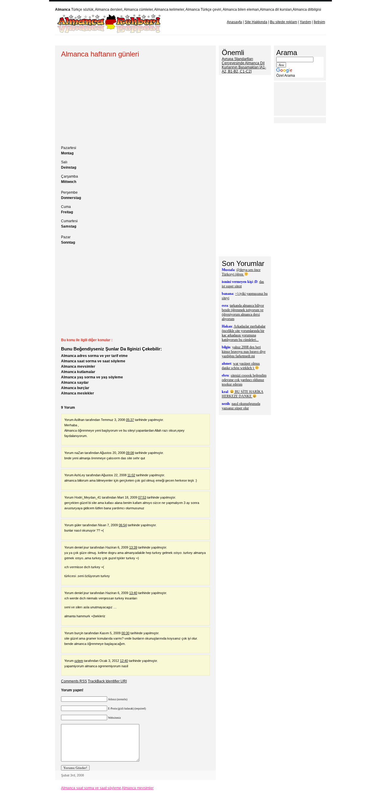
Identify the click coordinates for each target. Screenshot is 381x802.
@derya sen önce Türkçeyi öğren (241, 272)
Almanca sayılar (75, 382)
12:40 (124, 660)
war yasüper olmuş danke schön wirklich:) (241, 365)
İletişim (319, 22)
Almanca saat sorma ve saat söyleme (93, 361)
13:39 (133, 547)
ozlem (78, 660)
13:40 (133, 593)
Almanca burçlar (75, 388)
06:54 (123, 525)
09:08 (130, 453)
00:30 (125, 633)
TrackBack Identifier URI (107, 681)
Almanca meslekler (77, 393)
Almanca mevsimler (78, 366)
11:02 (131, 475)
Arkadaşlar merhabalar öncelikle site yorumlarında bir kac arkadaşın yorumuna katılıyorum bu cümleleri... (244, 333)
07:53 (142, 497)
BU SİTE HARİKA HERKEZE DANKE (242, 394)
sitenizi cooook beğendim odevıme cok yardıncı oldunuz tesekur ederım (244, 379)
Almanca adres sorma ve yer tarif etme (94, 356)
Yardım (305, 22)
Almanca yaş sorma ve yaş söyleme (92, 377)
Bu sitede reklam (283, 22)
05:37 (130, 420)
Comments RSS (74, 681)
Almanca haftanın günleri (100, 54)
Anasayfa (234, 22)
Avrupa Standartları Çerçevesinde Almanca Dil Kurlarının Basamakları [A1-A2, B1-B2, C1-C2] (244, 65)
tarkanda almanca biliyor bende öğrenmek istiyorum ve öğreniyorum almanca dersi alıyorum (243, 312)
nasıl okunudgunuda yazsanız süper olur (241, 406)
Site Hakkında (256, 22)
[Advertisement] (169, 40)
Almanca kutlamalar (78, 372)
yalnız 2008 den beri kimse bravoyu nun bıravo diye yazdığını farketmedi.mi (244, 351)
